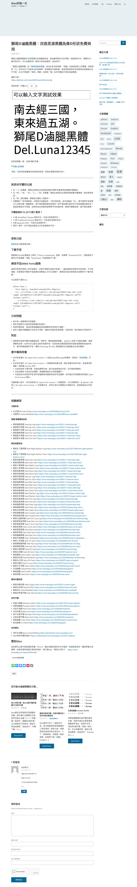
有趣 (108, 190)
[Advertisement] (68, 21)
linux (102, 144)
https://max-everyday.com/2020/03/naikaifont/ (51, 611)
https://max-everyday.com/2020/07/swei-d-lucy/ (53, 563)
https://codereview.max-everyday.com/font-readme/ (52, 635)
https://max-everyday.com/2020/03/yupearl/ (47, 622)
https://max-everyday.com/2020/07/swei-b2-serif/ (56, 587)
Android (114, 119)
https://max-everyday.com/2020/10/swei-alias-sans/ (60, 507)
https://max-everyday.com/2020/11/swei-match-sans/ (62, 468)
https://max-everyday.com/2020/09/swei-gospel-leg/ (61, 513)
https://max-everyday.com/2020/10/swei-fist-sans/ (58, 501)
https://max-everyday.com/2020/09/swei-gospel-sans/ (63, 515)
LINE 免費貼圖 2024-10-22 (108, 58)
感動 (103, 181)
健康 (103, 172)
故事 (111, 181)
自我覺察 (117, 195)
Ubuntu (104, 163)
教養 (102, 186)
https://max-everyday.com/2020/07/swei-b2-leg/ (56, 549)
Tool (112, 158)
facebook (106, 133)
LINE (117, 138)
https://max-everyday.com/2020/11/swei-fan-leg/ (57, 433)
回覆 (24, 791)
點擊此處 (15, 244)
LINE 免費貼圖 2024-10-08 (108, 80)
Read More (18, 735)
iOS (102, 139)
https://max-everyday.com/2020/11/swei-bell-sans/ (59, 485)
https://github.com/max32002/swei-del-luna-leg (31, 80)
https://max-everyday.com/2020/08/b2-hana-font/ (48, 411)
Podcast (109, 4)
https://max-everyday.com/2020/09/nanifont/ (51, 608)
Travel (120, 158)
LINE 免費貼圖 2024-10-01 (108, 89)
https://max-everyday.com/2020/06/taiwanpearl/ (52, 568)
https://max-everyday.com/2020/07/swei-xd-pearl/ (57, 560)
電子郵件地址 (16, 850)
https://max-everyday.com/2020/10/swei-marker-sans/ (63, 496)
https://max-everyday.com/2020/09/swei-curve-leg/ (60, 524)
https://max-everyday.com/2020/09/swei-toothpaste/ (62, 538)
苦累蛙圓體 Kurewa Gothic (78, 710)
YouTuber (113, 167)
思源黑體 (31, 58)
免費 (14, 673)
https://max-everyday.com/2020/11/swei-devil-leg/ (58, 487)
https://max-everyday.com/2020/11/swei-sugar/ (55, 584)
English (114, 128)
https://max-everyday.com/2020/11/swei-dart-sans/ (60, 462)
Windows (114, 163)
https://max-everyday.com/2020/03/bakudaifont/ (57, 614)
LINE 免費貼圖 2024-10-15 (108, 69)
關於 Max (118, 4)
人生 (102, 4)
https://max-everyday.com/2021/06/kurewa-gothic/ (58, 606)
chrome (104, 124)
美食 (110, 195)
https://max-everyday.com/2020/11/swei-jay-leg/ (56, 424)
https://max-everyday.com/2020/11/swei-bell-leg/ (57, 482)
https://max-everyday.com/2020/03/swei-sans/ (50, 574)
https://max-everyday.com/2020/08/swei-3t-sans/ (57, 541)
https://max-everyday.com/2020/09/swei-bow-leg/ (58, 529)
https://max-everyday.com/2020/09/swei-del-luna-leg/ (65, 518)
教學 (118, 182)
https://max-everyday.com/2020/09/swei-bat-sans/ (58, 535)
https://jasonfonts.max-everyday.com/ (56, 633)
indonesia (118, 134)
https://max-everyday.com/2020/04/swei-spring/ (57, 593)
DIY (112, 123)
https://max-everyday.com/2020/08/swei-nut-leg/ (59, 543)
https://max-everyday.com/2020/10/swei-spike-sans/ (61, 510)
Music (104, 153)
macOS (111, 143)
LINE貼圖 (95, 4)
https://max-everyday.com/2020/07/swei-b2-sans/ (56, 552)
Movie (119, 148)
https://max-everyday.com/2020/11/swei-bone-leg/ (59, 471)
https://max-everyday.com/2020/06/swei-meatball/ (55, 590)
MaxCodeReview (106, 149)
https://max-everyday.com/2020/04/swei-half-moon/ (57, 566)
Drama (104, 128)
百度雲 (103, 195)
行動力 (104, 199)
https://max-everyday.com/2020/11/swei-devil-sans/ (60, 490)
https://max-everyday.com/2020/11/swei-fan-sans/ (58, 435)
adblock (104, 119)
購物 (119, 199)
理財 (116, 191)
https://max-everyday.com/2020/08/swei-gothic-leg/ (57, 554)
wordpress (104, 167)
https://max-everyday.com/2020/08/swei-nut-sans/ (59, 546)
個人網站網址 (15, 859)
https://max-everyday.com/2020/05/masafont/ (54, 617)
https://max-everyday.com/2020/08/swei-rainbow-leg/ (62, 557)
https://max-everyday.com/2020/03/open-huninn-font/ (54, 620)
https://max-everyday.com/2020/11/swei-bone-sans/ (61, 473)
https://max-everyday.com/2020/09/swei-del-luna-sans (67, 521)
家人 (111, 176)
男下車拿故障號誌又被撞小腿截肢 (110, 93)
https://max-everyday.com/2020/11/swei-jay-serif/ (57, 430)
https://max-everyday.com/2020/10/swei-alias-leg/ (58, 504)
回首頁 (87, 4)
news (113, 153)
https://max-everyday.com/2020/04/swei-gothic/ (52, 571)
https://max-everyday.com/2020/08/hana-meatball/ (56, 414)
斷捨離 (109, 186)
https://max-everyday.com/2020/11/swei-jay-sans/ (58, 427)
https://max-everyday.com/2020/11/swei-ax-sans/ (57, 479)
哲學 (119, 172)
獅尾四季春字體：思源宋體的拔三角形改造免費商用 (52, 714)
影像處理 (119, 177)
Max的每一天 (19, 3)
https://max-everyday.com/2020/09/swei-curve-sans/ (59, 527)
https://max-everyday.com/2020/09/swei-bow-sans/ (58, 532)
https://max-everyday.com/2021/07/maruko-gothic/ (58, 603)
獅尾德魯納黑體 (37, 66)
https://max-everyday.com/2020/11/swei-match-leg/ (61, 465)
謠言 (112, 200)
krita (108, 139)
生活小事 (23, 708)
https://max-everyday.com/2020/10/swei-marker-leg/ (62, 493)
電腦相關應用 (53, 718)
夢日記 (103, 177)
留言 (13, 813)
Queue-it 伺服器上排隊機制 (108, 98)
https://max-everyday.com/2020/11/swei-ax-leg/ (55, 476)
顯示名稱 (14, 840)
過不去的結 (103, 85)
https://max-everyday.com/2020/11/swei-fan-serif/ (58, 438)
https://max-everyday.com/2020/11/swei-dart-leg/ (58, 460)
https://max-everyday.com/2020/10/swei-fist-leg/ (57, 499)
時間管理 (119, 186)
